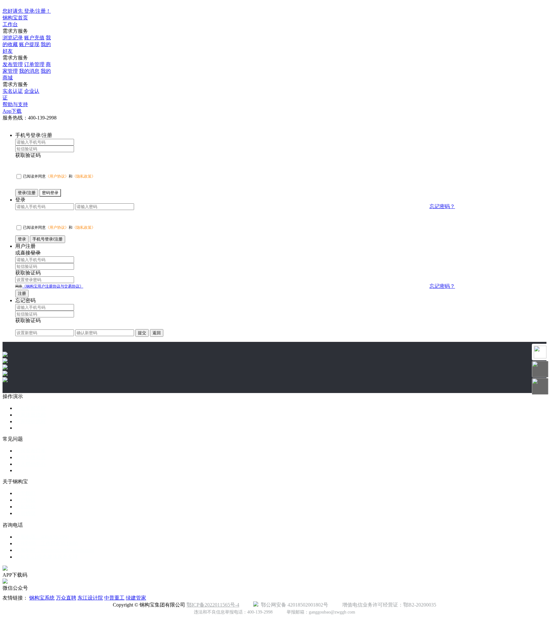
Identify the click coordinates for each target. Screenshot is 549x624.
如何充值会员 (30, 457)
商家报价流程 (30, 421)
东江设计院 (90, 597)
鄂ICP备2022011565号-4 (212, 604)
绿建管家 (136, 597)
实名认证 (13, 91)
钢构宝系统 (42, 597)
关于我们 (25, 493)
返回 (156, 332)
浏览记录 (13, 37)
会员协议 (25, 513)
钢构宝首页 (15, 17)
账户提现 (29, 44)
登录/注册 (27, 192)
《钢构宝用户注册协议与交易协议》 (52, 286)
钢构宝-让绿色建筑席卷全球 (46, 557)
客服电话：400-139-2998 (42, 536)
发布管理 (13, 64)
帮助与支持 (15, 104)
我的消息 (29, 71)
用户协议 (25, 500)
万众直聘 (66, 597)
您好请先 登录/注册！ (27, 11)
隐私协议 (25, 506)
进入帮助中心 (30, 464)
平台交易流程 (30, 408)
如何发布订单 (30, 450)
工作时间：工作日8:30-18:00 (46, 543)
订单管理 (34, 64)
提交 (142, 332)
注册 (22, 293)
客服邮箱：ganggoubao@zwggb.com (54, 550)
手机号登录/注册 (47, 239)
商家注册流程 (30, 414)
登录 (22, 239)
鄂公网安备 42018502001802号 (293, 604)
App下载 (12, 111)
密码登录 (50, 192)
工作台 (10, 24)
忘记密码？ (442, 206)
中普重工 (114, 597)
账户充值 (34, 37)
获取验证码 (28, 155)
